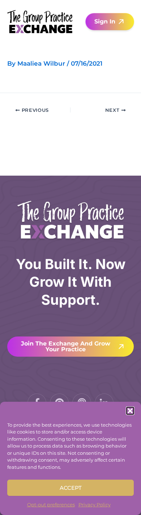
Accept (71, 487)
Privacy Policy (94, 504)
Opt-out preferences (51, 504)
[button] (130, 410)
